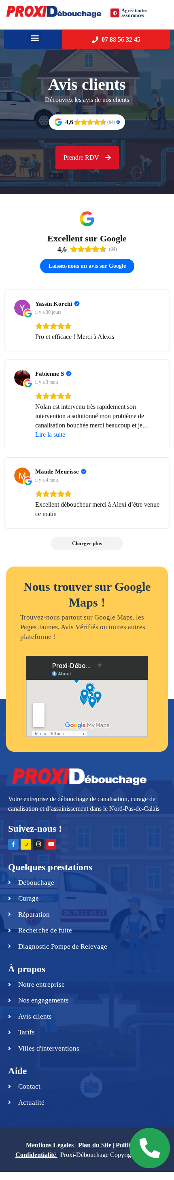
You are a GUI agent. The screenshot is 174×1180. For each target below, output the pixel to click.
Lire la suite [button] (50, 434)
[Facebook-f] (13, 844)
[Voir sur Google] (22, 308)
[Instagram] (38, 844)
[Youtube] (51, 844)
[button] (34, 37)
